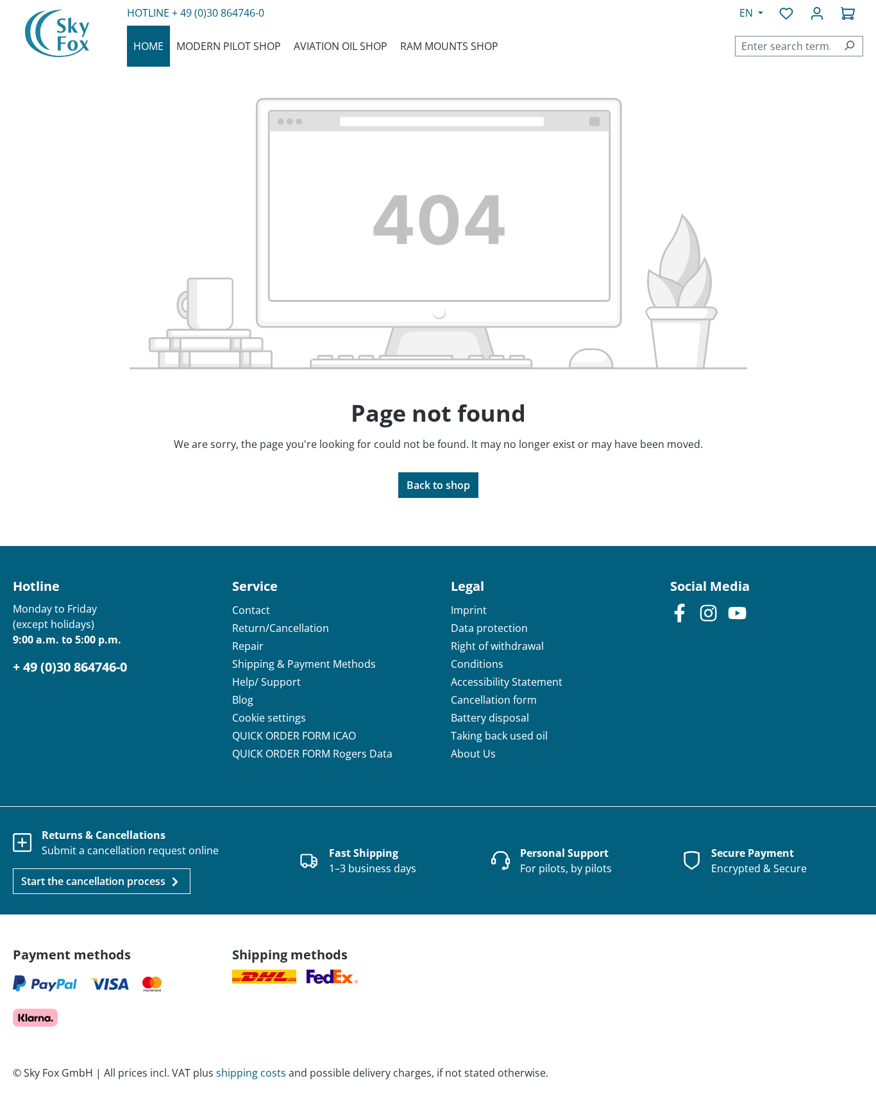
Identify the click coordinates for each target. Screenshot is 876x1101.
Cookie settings (269, 718)
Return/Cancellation (280, 628)
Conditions (477, 664)
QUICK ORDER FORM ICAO (294, 736)
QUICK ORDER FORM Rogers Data (312, 754)
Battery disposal (490, 718)
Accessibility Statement (506, 682)
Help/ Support (266, 682)
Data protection (489, 628)
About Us (473, 754)
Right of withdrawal (497, 646)
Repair (248, 646)
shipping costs (251, 1073)
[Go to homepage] (57, 33)
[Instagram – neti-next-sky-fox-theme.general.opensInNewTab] (708, 612)
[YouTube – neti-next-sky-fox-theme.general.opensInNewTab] (737, 612)
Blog (242, 700)
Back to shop (438, 485)
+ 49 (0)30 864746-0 (218, 13)
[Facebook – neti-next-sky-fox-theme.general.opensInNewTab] (679, 612)
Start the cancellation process (94, 881)
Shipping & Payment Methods (304, 664)
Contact (251, 610)
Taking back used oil (499, 736)
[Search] (849, 46)
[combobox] (785, 46)
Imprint (469, 610)
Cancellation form (494, 700)
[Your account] (817, 13)
